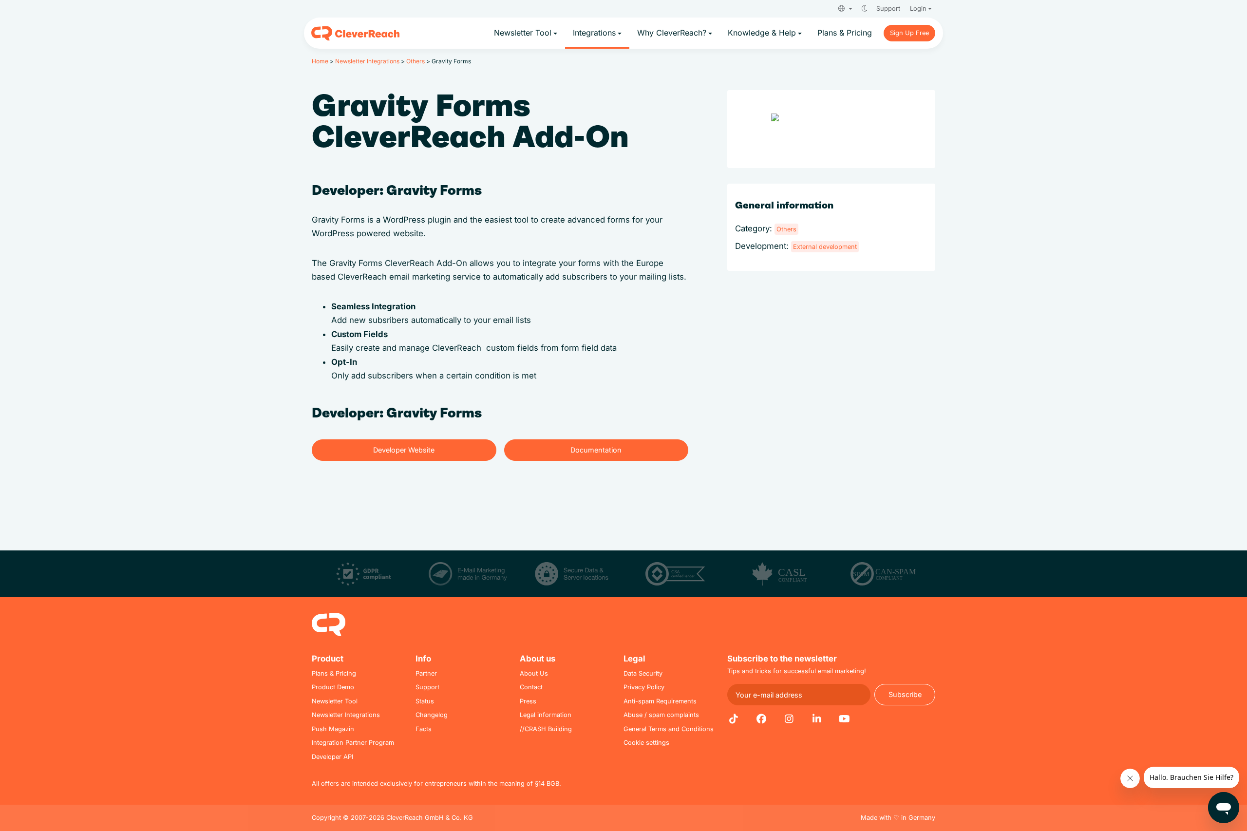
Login (918, 8)
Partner (426, 673)
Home (320, 61)
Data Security (643, 673)
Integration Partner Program (353, 742)
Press (528, 701)
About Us (534, 673)
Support (888, 8)
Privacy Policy (644, 687)
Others (415, 61)
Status (425, 701)
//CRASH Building (546, 729)
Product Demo (333, 687)
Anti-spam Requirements (660, 701)
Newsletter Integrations (367, 61)
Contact (531, 687)
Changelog (432, 714)
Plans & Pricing (334, 673)
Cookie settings (646, 742)
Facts (424, 729)
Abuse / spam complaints (661, 714)
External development (825, 246)
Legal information (545, 714)
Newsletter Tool (335, 701)
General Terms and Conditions (669, 729)
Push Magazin (333, 729)
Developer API (332, 756)
